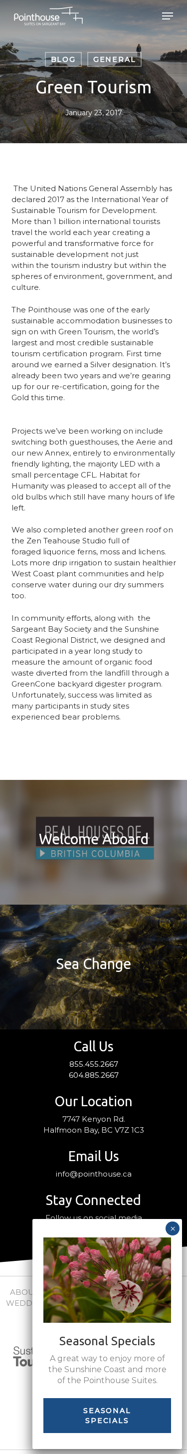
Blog (63, 59)
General (114, 59)
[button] (167, 16)
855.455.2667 (93, 1064)
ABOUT (24, 1292)
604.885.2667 (94, 1075)
